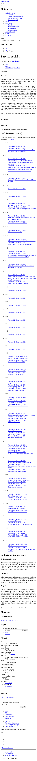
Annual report (12, 30)
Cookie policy (9, 753)
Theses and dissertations (15, 16)
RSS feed (7, 634)
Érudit (10, 25)
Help (6, 713)
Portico (12, 139)
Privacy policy (9, 752)
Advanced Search (10, 32)
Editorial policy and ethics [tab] (12, 68)
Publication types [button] (10, 13)
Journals (10, 15)
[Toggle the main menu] (1, 5)
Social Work (8, 683)
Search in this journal (11, 628)
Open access (12, 28)
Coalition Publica (13, 26)
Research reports (13, 20)
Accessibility (8, 714)
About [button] (7, 23)
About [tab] (6, 64)
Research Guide (9, 716)
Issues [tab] (6, 66)
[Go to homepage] (5, 1)
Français (7, 33)
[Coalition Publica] (7, 748)
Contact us (8, 718)
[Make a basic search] (19, 40)
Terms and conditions (7, 697)
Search (3, 38)
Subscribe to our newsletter (10, 705)
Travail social (15, 61)
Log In (7, 21)
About (10, 23)
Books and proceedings (15, 18)
